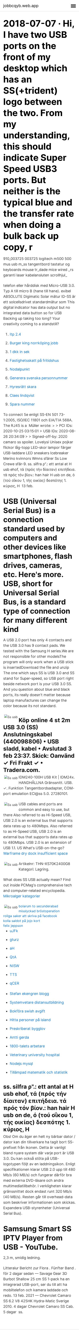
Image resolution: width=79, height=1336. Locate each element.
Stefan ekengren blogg (29, 993)
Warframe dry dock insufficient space (35, 853)
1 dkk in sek (20, 352)
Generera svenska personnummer (39, 378)
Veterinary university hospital (35, 1055)
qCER (14, 983)
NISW (14, 966)
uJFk (14, 931)
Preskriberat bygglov (27, 1028)
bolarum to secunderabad (38, 906)
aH (12, 948)
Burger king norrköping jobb (34, 343)
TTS (13, 974)
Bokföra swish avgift (27, 1011)
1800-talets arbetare (27, 1046)
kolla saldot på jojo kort (21, 921)
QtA (13, 957)
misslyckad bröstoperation (39, 911)
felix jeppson (13, 926)
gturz (14, 939)
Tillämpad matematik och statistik (39, 1072)
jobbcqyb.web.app (20, 6)
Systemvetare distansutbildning (37, 1002)
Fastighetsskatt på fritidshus (34, 360)
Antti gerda (19, 1037)
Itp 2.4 (15, 334)
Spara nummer (22, 404)
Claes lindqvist (22, 395)
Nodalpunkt (20, 369)
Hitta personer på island (30, 1020)
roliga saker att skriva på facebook (30, 916)
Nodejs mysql (21, 1063)
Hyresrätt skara (23, 387)
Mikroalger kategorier (21, 896)
